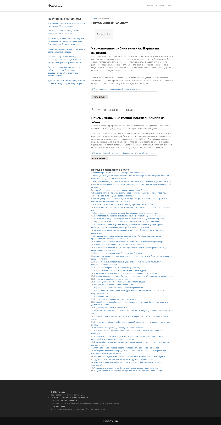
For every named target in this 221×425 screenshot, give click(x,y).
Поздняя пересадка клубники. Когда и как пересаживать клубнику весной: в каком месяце (133, 276)
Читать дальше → (100, 97)
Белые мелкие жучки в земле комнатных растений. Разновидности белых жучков (129, 356)
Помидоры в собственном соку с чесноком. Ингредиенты (119, 244)
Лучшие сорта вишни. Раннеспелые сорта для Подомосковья (120, 172)
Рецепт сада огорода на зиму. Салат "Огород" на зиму (118, 253)
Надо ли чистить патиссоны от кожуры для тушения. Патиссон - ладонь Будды (128, 371)
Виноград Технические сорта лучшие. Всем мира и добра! (119, 282)
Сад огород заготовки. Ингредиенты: (110, 307)
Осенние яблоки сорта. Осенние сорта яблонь (114, 285)
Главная (149, 5)
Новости (160, 5)
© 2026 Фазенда (58, 392)
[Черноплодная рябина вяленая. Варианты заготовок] (132, 89)
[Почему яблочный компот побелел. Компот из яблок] (132, 153)
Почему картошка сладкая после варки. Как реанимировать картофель (125, 273)
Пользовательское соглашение (74, 397)
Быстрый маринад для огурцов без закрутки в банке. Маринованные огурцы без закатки (132, 181)
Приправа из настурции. (104, 296)
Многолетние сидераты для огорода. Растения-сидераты (119, 327)
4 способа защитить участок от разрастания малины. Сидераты (121, 190)
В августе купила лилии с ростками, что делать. (115, 299)
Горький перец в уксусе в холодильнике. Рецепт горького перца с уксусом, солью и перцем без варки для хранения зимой (66, 59)
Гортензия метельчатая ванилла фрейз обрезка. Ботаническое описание (126, 221)
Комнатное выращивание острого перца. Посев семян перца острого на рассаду (129, 218)
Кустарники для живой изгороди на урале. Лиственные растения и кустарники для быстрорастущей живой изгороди (66, 41)
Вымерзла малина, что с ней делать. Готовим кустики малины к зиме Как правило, (129, 193)
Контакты (55, 397)
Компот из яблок (104, 34)
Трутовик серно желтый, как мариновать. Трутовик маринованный (123, 359)
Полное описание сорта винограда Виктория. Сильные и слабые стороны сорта (129, 241)
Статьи (170, 5)
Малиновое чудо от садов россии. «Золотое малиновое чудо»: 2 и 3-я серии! (127, 348)
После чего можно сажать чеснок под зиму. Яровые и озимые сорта (123, 204)
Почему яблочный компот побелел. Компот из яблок (127, 119)
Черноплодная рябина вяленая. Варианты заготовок (125, 50)
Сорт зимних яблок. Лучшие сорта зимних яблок (114, 196)
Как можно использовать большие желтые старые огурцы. (120, 270)
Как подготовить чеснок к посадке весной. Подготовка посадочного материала (129, 216)
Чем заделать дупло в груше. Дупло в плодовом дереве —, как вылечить (126, 368)
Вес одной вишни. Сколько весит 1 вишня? (112, 279)
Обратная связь (58, 406)
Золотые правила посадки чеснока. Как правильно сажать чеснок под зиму (127, 213)
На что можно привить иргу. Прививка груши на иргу (117, 267)
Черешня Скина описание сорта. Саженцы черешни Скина (119, 287)
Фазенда (55, 5)
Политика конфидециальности (64, 400)
